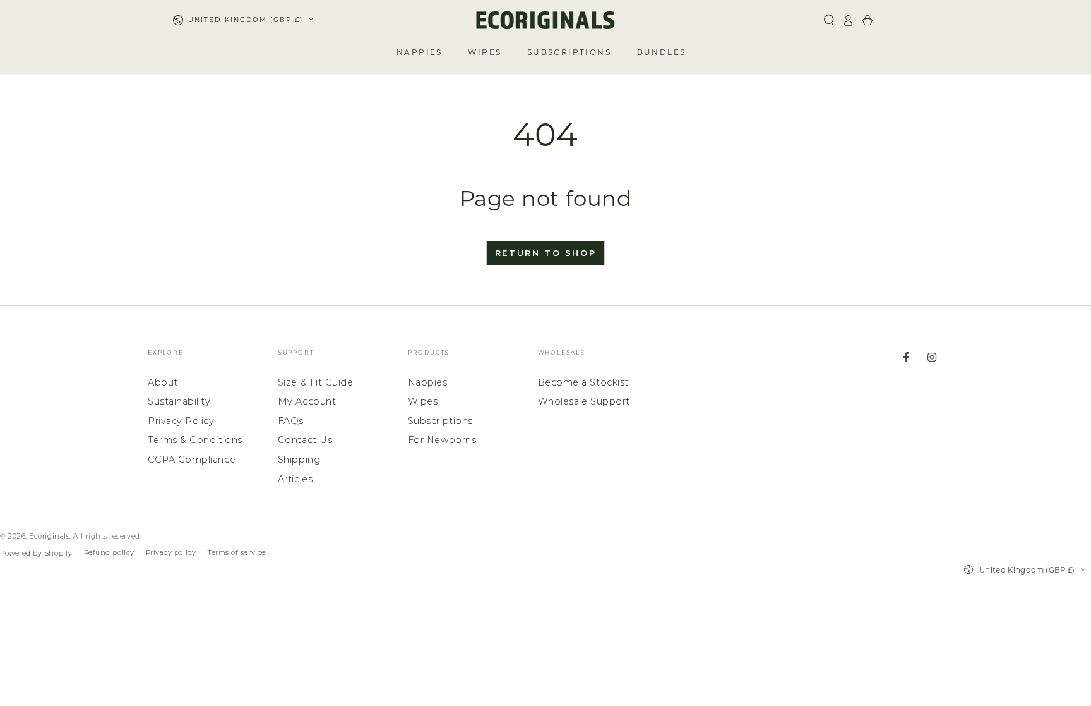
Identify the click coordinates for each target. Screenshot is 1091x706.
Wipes (423, 401)
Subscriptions (440, 421)
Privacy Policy (181, 421)
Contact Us (305, 440)
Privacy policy (171, 553)
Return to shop (545, 253)
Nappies (428, 382)
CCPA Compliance (191, 459)
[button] (828, 20)
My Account (307, 401)
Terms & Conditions (195, 440)
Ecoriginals (49, 536)
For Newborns (442, 440)
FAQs (291, 421)
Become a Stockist (583, 382)
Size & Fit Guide (316, 382)
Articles (295, 479)
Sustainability (179, 401)
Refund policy (109, 553)
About (163, 382)
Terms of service (236, 553)
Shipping (299, 459)
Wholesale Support (584, 401)
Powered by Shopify (36, 553)
